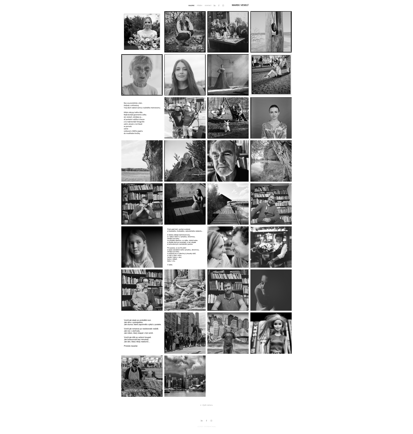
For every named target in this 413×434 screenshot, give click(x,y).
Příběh (199, 5)
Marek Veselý (240, 5)
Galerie (191, 5)
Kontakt (208, 5)
